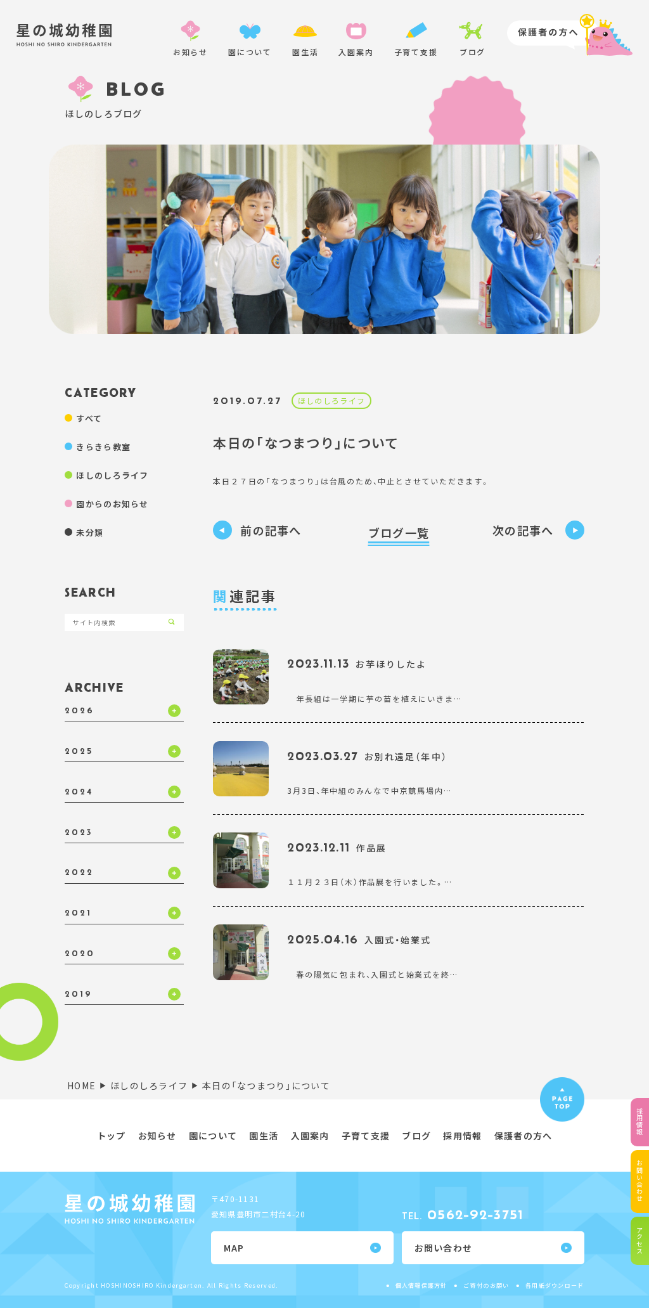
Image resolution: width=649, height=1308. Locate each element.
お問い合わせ (640, 1181)
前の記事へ (270, 530)
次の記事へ (524, 530)
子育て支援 (366, 1135)
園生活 (263, 1135)
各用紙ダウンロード (554, 1285)
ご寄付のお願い (486, 1285)
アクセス (640, 1240)
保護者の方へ (523, 1135)
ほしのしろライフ (331, 400)
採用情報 (640, 1122)
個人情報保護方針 (421, 1285)
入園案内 (310, 1135)
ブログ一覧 (398, 532)
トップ (111, 1135)
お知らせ (157, 1135)
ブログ (416, 1135)
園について (213, 1135)
